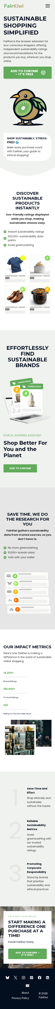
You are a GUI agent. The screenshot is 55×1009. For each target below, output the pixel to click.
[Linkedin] (47, 977)
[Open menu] (47, 5)
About (25, 992)
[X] (15, 977)
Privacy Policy (20, 998)
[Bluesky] (7, 977)
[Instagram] (23, 977)
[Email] (27, 985)
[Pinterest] (31, 977)
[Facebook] (39, 977)
